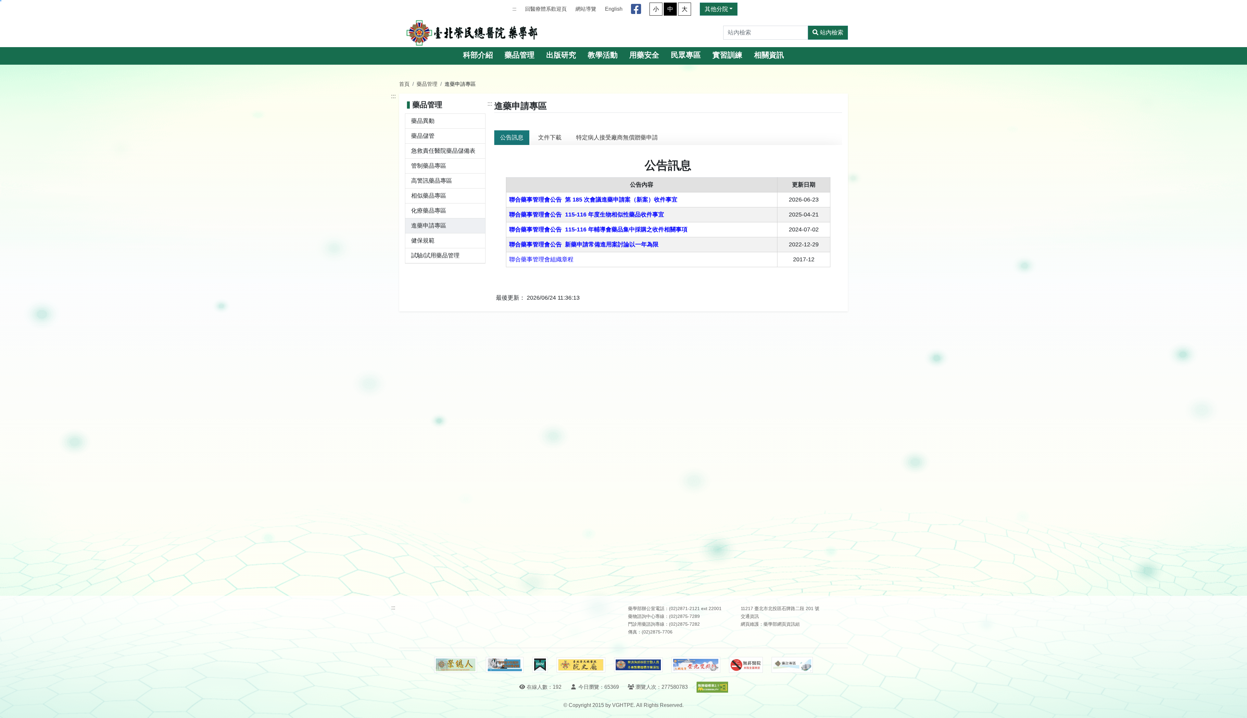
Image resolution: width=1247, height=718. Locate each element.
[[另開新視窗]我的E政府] (540, 665)
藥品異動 (423, 121)
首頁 (404, 84)
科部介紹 (478, 55)
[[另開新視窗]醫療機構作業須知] (638, 665)
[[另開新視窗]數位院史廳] (581, 664)
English (614, 9)
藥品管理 (520, 55)
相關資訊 (769, 55)
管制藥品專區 (428, 166)
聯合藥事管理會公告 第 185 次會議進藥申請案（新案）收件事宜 (593, 199)
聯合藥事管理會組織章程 (541, 259)
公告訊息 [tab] (511, 137)
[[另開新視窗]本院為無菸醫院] (746, 665)
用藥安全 (644, 55)
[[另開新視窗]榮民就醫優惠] (504, 665)
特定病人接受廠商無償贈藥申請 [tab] (617, 137)
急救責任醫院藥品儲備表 (443, 151)
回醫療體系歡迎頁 (546, 9)
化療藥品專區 (428, 210)
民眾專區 (686, 55)
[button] (1236, 706)
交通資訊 (750, 616)
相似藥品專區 (428, 195)
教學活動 (603, 55)
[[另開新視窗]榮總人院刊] (455, 665)
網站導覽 (585, 9)
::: (514, 9)
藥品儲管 (423, 136)
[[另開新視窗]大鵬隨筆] (696, 665)
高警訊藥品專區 (431, 180)
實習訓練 (727, 55)
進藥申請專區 (428, 225)
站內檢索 (831, 32)
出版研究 (561, 55)
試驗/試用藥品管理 (435, 255)
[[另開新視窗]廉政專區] (792, 665)
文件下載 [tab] (549, 137)
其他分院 (716, 9)
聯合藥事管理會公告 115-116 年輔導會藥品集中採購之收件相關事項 (598, 229)
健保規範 (423, 240)
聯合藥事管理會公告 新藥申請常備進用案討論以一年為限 (584, 244)
